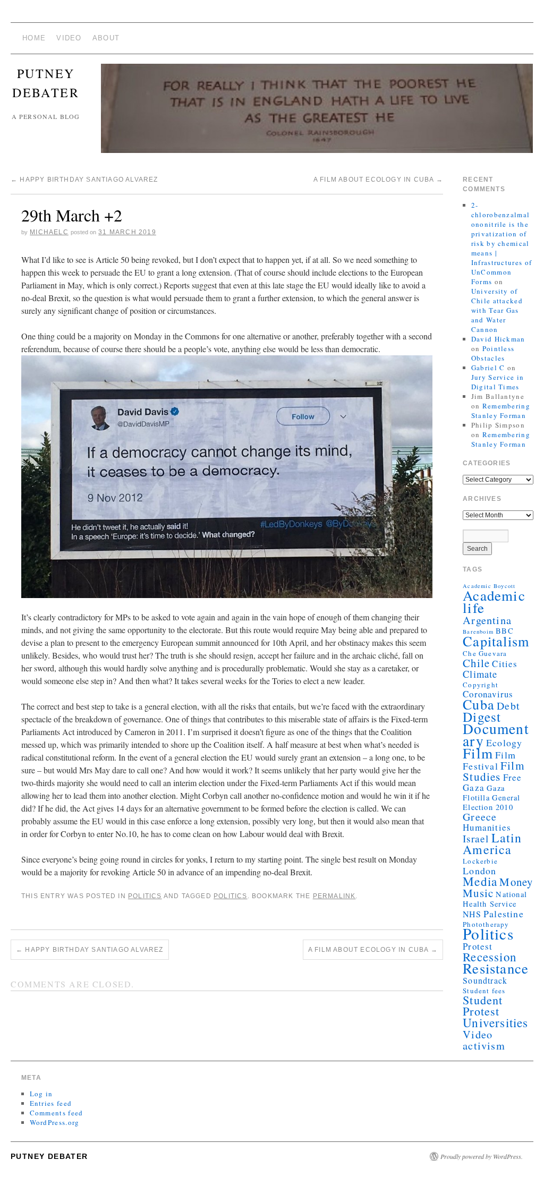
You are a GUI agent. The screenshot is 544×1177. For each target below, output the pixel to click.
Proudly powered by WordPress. (481, 1156)
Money (516, 881)
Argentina (487, 619)
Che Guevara (485, 653)
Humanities (487, 827)
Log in (41, 1093)
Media (480, 881)
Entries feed (51, 1103)
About (106, 38)
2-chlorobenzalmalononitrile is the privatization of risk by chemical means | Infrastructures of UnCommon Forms (501, 243)
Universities (495, 1022)
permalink (334, 896)
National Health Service (495, 899)
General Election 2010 (491, 802)
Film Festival (489, 760)
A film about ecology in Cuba (378, 179)
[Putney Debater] (317, 113)
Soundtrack (485, 980)
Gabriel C (488, 367)
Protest (477, 946)
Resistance (496, 968)
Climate (480, 673)
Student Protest (483, 1005)
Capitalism (496, 641)
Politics (145, 896)
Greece (480, 816)
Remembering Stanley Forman (500, 410)
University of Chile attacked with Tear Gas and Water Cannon (497, 310)
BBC (505, 631)
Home (34, 38)
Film (478, 753)
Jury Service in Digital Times (497, 381)
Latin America (492, 843)
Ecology (504, 742)
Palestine (503, 913)
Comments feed (56, 1113)
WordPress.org (55, 1122)
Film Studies (494, 771)
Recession (489, 957)
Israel (476, 838)
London (479, 870)
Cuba (479, 704)
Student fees (484, 990)
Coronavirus (488, 694)
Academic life (494, 601)
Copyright (480, 684)
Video (69, 38)
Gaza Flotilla (484, 793)
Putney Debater (49, 1156)
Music (478, 892)
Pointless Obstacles (493, 353)
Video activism (484, 1040)
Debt (508, 705)
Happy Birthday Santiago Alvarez (84, 179)
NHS (472, 913)
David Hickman (498, 339)
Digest (482, 716)
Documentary (496, 734)
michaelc (49, 232)
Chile (476, 662)
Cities (504, 664)
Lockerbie (480, 861)
